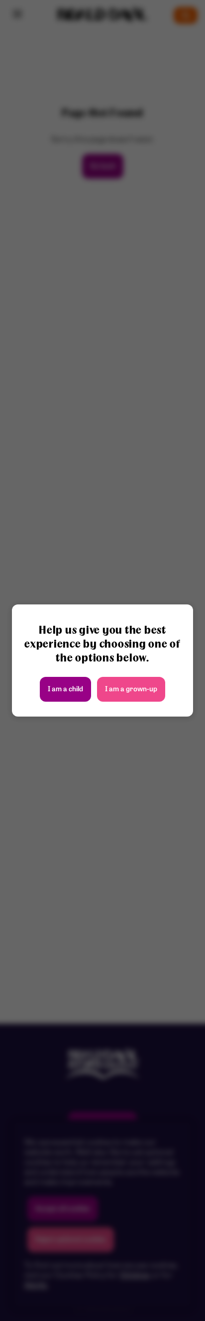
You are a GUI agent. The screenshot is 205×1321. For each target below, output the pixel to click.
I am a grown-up (131, 689)
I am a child (65, 689)
